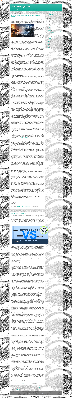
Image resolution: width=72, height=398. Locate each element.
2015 (48, 47)
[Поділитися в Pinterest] (37, 206)
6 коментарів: (28, 206)
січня (49, 41)
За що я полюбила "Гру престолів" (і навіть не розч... (54, 32)
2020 (48, 24)
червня (49, 30)
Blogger (43, 393)
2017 (48, 44)
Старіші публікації (39, 387)
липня (49, 28)
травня (49, 36)
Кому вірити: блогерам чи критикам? (19, 213)
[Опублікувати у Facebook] (35, 206)
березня (50, 38)
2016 (48, 46)
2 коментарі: (27, 383)
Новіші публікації (15, 387)
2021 (48, 23)
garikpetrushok (50, 14)
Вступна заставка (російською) (22, 137)
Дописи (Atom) (19, 389)
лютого (49, 39)
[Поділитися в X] (34, 206)
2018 (48, 43)
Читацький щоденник (21, 6)
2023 (48, 20)
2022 (48, 21)
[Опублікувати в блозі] (33, 206)
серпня (49, 27)
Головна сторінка (27, 387)
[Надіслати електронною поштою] (32, 206)
